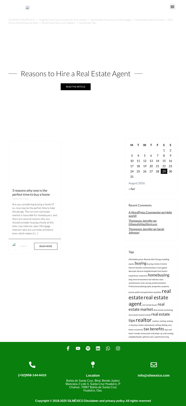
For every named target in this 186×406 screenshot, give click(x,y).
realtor (144, 320)
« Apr (132, 188)
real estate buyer (149, 305)
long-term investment (138, 279)
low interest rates (155, 279)
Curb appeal (161, 267)
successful (138, 329)
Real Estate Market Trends (149, 19)
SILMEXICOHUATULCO (22, 19)
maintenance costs (137, 283)
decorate (132, 271)
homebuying (158, 274)
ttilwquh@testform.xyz (143, 224)
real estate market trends (140, 315)
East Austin (162, 271)
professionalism (159, 283)
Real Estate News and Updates (58, 22)
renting (163, 321)
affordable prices (136, 259)
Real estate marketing (163, 310)
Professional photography (140, 286)
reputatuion (149, 325)
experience (133, 275)
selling (158, 325)
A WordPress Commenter (145, 212)
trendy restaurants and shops (147, 333)
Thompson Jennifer (141, 220)
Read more (45, 246)
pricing (148, 283)
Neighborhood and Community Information (63, 19)
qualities (157, 292)
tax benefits (154, 328)
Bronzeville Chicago (153, 259)
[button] (172, 7)
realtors (155, 321)
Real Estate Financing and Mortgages (111, 19)
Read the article (75, 86)
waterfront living (161, 337)
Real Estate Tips (87, 22)
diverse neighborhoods (147, 271)
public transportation (144, 292)
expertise (143, 275)
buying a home (153, 264)
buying (140, 263)
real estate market (147, 307)
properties (156, 286)
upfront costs (148, 337)
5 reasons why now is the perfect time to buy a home (31, 192)
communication (149, 267)
